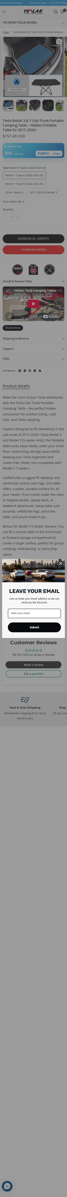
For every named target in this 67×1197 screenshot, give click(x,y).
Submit (34, 627)
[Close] (60, 563)
